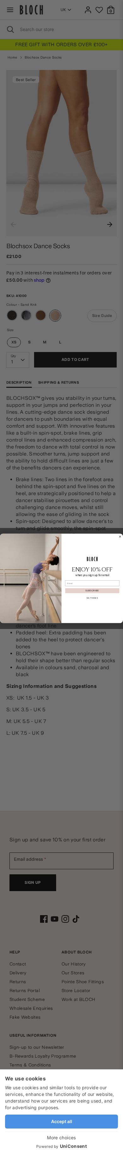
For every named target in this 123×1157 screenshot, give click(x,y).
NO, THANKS (92, 598)
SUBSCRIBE (92, 590)
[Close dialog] (120, 536)
